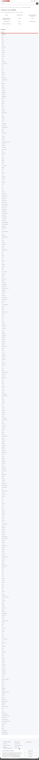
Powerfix (3, 531)
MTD (2, 472)
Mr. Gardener (4, 470)
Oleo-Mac (3, 503)
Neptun (3, 481)
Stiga (2, 624)
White (3, 695)
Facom (3, 246)
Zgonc (3, 726)
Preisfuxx (3, 542)
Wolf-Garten (4, 699)
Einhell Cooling (4, 209)
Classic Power (4, 132)
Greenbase (3, 324)
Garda (3, 277)
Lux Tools (3, 425)
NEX (2, 489)
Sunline (3, 629)
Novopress (3, 494)
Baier (3, 68)
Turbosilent (4, 671)
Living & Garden (4, 419)
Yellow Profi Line (4, 717)
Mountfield (3, 469)
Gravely (3, 322)
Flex (2, 262)
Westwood (3, 693)
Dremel (3, 169)
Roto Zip (3, 582)
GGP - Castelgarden (5, 304)
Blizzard (3, 101)
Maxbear (3, 447)
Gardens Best (4, 291)
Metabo (3, 458)
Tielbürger (3, 651)
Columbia (3, 138)
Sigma (3, 602)
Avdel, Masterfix (4, 63)
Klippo (3, 392)
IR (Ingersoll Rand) (5, 372)
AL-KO (3, 45)
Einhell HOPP (4, 220)
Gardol (3, 293)
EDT (2, 185)
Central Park (4, 125)
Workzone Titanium (5, 706)
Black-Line (3, 94)
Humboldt (3, 355)
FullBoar (3, 273)
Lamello (3, 406)
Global (3, 310)
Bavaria (3, 76)
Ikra (2, 366)
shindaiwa (3, 600)
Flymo (3, 268)
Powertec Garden (4, 538)
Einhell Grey (4, 215)
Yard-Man (3, 712)
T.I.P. (2, 633)
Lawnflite (3, 414)
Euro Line (3, 242)
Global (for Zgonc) (5, 311)
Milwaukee (3, 461)
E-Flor (3, 180)
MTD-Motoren (4, 474)
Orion (3, 505)
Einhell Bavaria (4, 196)
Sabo (2, 589)
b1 (2, 67)
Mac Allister (4, 427)
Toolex (3, 657)
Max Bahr (3, 443)
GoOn (3, 321)
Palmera (3, 511)
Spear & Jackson (4, 613)
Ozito (3, 507)
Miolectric (3, 463)
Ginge (3, 308)
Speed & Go (4, 615)
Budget (3, 116)
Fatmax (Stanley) (4, 249)
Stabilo (3, 617)
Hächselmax (4, 335)
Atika (2, 59)
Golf (2, 319)
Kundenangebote (4, 732)
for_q (3, 269)
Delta (3, 156)
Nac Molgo (3, 480)
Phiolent (3, 518)
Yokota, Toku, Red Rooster (6, 721)
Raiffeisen (3, 564)
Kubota (3, 403)
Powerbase (3, 527)
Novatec (3, 492)
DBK (2, 151)
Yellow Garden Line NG (5, 715)
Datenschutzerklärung (6, 745)
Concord (3, 140)
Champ (3, 129)
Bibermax (3, 90)
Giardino (3, 306)
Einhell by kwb (4, 200)
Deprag (3, 158)
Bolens (3, 103)
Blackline (3, 98)
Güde (3, 330)
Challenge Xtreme (5, 127)
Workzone (3, 704)
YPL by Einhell (4, 723)
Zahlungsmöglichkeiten (18, 745)
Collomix (3, 136)
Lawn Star (3, 412)
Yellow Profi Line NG (5, 719)
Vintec (3, 686)
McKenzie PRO (4, 452)
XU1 (2, 710)
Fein (2, 253)
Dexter (3, 162)
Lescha (3, 416)
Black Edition (4, 92)
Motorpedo (3, 467)
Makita (3, 432)
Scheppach (3, 595)
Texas (3, 648)
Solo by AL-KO (4, 607)
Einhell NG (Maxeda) (5, 222)
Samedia (3, 591)
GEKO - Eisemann (4, 299)
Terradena (3, 646)
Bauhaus (3, 74)
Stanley (3, 618)
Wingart (3, 697)
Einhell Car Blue (4, 202)
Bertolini (3, 87)
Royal (3, 584)
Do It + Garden (4, 165)
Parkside (3, 512)
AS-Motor (3, 56)
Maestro (3, 428)
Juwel (3, 381)
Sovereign (3, 611)
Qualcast (3, 558)
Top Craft (3, 662)
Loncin (3, 421)
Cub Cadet (3, 147)
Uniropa (3, 675)
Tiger (3, 655)
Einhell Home (4, 218)
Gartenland (4, 295)
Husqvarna (3, 359)
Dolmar (3, 167)
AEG (2, 39)
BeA (2, 81)
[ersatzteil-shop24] (6, 1)
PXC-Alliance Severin (5, 556)
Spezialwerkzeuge (6, 21)
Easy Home (3, 182)
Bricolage (3, 110)
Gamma (3, 275)
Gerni (3, 302)
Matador (3, 441)
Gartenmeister (4, 297)
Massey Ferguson (4, 436)
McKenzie (3, 450)
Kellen (3, 388)
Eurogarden (4, 244)
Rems (3, 575)
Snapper (3, 606)
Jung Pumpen (4, 377)
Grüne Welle (4, 328)
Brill (2, 114)
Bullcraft (3, 118)
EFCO (3, 187)
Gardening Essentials (5, 288)
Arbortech (3, 52)
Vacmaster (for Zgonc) (5, 679)
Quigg (3, 562)
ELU (2, 229)
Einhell (3, 191)
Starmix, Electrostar (5, 620)
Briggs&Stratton (4, 112)
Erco (2, 233)
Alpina (3, 48)
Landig (3, 408)
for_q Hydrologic (4, 271)
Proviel (3, 551)
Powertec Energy (4, 536)
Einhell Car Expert (5, 205)
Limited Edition (4, 417)
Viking (3, 684)
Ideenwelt (3, 364)
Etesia (3, 240)
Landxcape (3, 410)
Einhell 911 (3, 193)
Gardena (3, 280)
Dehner (3, 154)
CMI (2, 134)
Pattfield (3, 514)
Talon (3, 635)
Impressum (5, 743)
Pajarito (3, 509)
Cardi (3, 121)
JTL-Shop (34, 758)
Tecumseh (3, 642)
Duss (2, 174)
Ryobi (3, 587)
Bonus (3, 105)
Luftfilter (19, 18)
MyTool (3, 478)
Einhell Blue (4, 198)
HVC (2, 361)
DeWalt (3, 160)
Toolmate (3, 659)
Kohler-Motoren (4, 394)
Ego (2, 189)
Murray (3, 476)
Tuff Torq (3, 668)
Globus (3, 313)
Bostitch (3, 109)
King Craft (3, 390)
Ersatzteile (2, 32)
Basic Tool (3, 72)
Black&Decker (4, 96)
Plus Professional (4, 523)
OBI (2, 498)
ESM (2, 238)
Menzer (3, 454)
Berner (3, 85)
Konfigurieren (30, 753)
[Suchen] (37, 4)
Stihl (2, 626)
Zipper (3, 728)
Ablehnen (30, 756)
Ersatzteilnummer (4, 730)
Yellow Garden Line (5, 713)
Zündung (19, 23)
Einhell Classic (4, 207)
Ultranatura (4, 673)
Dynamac (3, 178)
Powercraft (3, 529)
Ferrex (3, 255)
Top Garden (4, 664)
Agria (3, 43)
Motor (32, 18)
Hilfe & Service (17, 747)
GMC (2, 315)
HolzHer (3, 348)
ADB (2, 37)
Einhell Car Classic (5, 204)
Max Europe (4, 445)
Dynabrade (3, 176)
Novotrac (3, 496)
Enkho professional (5, 231)
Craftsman (3, 143)
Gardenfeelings (4, 284)
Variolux (3, 681)
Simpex (3, 604)
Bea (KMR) (3, 83)
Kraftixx (3, 399)
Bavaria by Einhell (5, 79)
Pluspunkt (3, 525)
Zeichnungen (4, 34)
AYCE (3, 65)
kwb (2, 405)
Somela (3, 609)
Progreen (3, 547)
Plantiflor (3, 520)
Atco (2, 57)
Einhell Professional (5, 224)
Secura (3, 598)
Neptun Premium (4, 485)
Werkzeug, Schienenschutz (6, 23)
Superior (3, 631)
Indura (3, 370)
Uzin (2, 677)
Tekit (2, 644)
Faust (3, 251)
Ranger (3, 567)
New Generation (4, 487)
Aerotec (3, 41)
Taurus (3, 637)
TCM (2, 640)
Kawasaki (3, 386)
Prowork (3, 553)
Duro (2, 171)
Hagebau (3, 337)
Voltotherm (3, 688)
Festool (3, 257)
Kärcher (3, 383)
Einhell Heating (4, 216)
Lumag (3, 423)
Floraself (3, 266)
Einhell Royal (4, 227)
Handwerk (3, 339)
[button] (32, 1)
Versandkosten (17, 743)
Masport (3, 434)
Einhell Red (4, 226)
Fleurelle (3, 260)
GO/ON (3, 317)
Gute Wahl (3, 333)
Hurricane (3, 357)
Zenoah (3, 724)
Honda (3, 350)
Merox (3, 456)
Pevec (3, 516)
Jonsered (3, 375)
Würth (3, 708)
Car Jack (3, 120)
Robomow (3, 578)
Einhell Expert (4, 211)
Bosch (3, 107)
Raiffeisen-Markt (4, 565)
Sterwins (3, 622)
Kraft (2, 397)
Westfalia (3, 690)
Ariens (3, 54)
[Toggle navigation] (1, 0)
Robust (3, 580)
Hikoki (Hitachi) (4, 346)
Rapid (3, 569)
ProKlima (3, 549)
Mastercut (3, 439)
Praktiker (3, 540)
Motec (3, 465)
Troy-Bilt (3, 666)
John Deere (3, 374)
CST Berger (3, 145)
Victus (3, 682)
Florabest (3, 264)
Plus (2, 522)
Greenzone (3, 326)
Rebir (3, 573)
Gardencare (4, 282)
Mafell (3, 430)
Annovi (3, 50)
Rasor (3, 571)
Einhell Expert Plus (5, 213)
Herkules (3, 344)
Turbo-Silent (4, 670)
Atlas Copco (4, 61)
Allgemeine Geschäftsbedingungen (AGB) (7, 748)
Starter (19, 21)
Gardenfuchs (4, 286)
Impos (3, 368)
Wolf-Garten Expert (5, 701)
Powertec (3, 534)
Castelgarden (4, 123)
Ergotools (3, 235)
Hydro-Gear (4, 363)
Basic (3, 70)
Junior (3, 379)
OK (2, 500)
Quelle (3, 560)
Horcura (3, 352)
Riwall (3, 576)
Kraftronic (3, 401)
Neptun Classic (4, 483)
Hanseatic (3, 341)
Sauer (3, 593)
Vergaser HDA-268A (32, 21)
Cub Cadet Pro (4, 149)
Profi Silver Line (4, 545)
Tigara (3, 653)
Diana (3, 163)
